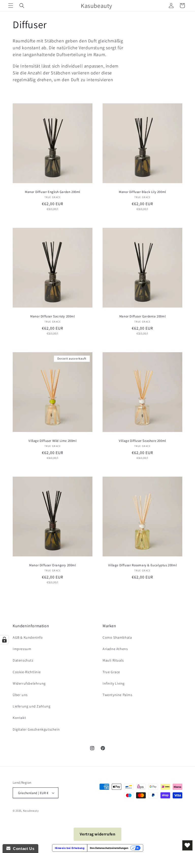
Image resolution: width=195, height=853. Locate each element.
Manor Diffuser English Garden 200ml (52, 192)
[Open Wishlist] (187, 845)
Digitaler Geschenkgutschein (36, 729)
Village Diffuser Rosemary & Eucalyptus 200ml (142, 565)
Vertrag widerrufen (98, 834)
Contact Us (22, 848)
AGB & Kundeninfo (28, 637)
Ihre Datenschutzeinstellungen (109, 847)
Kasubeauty (31, 810)
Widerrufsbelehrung (29, 683)
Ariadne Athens (115, 649)
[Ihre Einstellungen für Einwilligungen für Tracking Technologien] (4, 639)
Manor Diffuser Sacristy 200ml (52, 316)
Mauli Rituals (113, 660)
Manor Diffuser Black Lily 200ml (142, 192)
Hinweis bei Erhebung (70, 847)
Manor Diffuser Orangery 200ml (52, 565)
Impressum (22, 649)
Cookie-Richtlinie (27, 672)
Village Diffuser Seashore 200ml (142, 441)
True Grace (111, 672)
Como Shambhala (117, 637)
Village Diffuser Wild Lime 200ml (52, 441)
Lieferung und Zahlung (32, 706)
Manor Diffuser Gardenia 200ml (142, 316)
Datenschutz (23, 660)
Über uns (20, 695)
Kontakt (19, 717)
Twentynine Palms (118, 695)
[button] (10, 5)
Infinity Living (114, 683)
